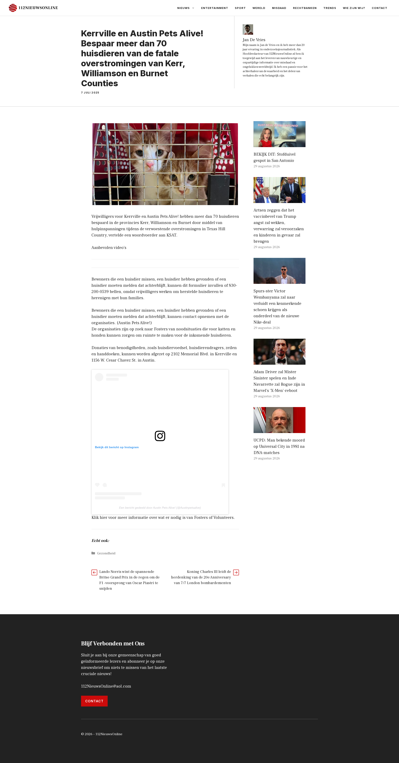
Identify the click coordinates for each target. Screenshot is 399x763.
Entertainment (214, 8)
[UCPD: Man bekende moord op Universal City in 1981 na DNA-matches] (279, 430)
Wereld (258, 8)
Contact (379, 8)
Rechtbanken (305, 8)
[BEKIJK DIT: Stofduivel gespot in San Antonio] (279, 144)
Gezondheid (106, 553)
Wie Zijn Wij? (354, 8)
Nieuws (183, 8)
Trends (329, 8)
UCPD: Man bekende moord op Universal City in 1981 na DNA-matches (279, 446)
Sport (240, 8)
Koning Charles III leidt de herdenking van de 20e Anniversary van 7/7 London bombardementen (201, 577)
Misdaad (279, 8)
